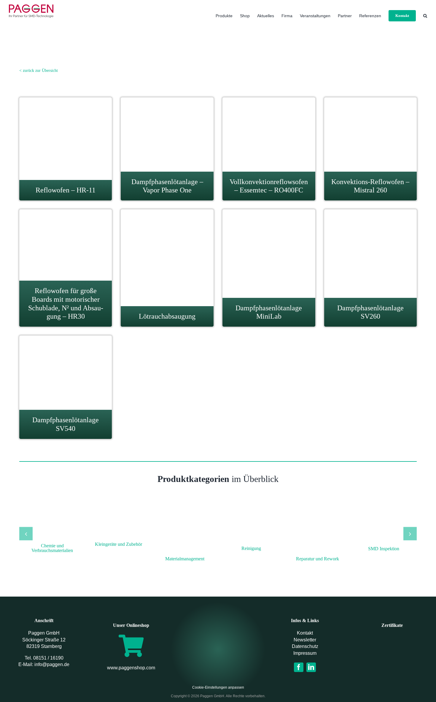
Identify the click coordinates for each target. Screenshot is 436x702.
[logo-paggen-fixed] (218, 642)
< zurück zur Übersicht (38, 70)
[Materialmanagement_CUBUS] (185, 506)
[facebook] (298, 667)
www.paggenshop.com (131, 667)
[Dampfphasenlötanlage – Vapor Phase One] (167, 101)
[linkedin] (311, 667)
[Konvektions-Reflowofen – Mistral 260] (370, 103)
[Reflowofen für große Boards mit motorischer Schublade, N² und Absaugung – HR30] (65, 213)
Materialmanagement (184, 558)
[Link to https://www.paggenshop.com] (131, 646)
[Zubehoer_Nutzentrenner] (118, 506)
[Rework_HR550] (317, 506)
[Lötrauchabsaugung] (167, 224)
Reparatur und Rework (317, 558)
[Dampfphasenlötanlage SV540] (65, 339)
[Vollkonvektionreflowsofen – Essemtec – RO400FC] (268, 101)
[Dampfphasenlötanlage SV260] (370, 220)
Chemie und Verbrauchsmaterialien (52, 548)
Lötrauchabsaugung (167, 316)
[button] (425, 15)
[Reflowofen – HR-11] (65, 105)
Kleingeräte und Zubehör (118, 544)
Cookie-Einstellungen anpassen (218, 687)
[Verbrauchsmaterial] (52, 506)
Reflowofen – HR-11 (66, 190)
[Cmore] (384, 506)
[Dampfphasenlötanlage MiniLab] (269, 220)
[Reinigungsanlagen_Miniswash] (251, 506)
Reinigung (251, 548)
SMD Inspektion (383, 548)
